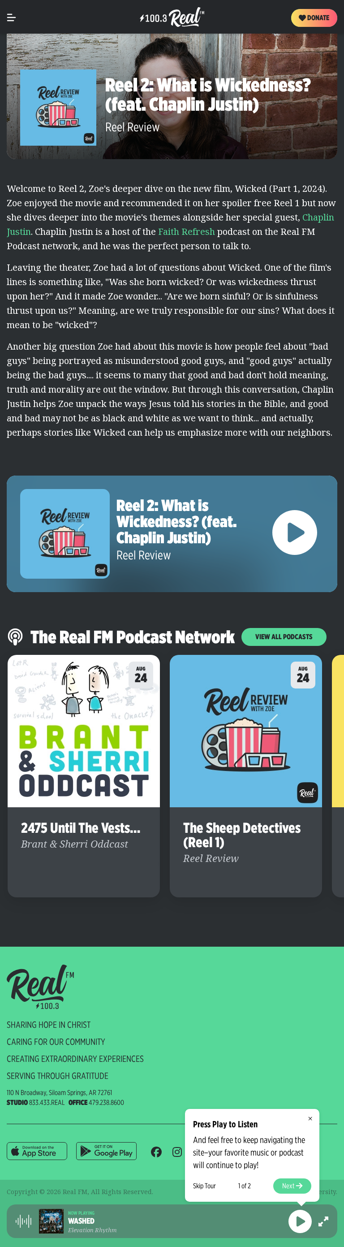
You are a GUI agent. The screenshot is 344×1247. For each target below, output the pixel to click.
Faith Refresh (185, 231)
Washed (81, 1221)
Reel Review (132, 126)
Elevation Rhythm (92, 1230)
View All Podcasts (284, 636)
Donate (317, 17)
